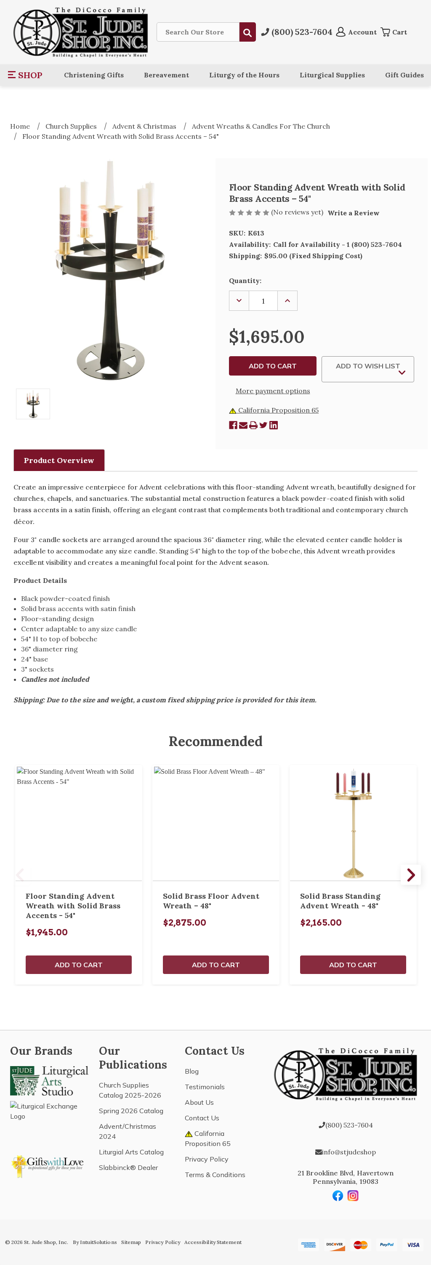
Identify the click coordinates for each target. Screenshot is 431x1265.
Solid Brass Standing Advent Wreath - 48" (340, 900)
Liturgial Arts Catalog (131, 1152)
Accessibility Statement (213, 1242)
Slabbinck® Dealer (128, 1167)
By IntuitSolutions (95, 1242)
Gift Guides (404, 75)
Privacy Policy (207, 1159)
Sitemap (131, 1242)
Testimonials (205, 1086)
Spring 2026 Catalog (131, 1110)
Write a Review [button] (353, 213)
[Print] (253, 425)
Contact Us (202, 1118)
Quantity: (245, 280)
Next (411, 875)
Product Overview (59, 460)
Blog (192, 1071)
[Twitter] (263, 425)
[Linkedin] (273, 425)
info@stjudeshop (349, 1152)
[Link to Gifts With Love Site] (49, 1165)
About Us (199, 1102)
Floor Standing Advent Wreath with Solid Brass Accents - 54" (73, 905)
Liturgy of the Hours (244, 75)
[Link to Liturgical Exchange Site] (49, 1120)
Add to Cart (79, 965)
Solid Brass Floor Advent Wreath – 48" (211, 900)
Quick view (79, 823)
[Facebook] (233, 425)
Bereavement (166, 75)
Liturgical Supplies (332, 75)
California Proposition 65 (278, 410)
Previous (20, 875)
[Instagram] (353, 1195)
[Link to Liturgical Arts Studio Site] (49, 1080)
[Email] (243, 425)
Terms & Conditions (215, 1174)
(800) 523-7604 (349, 1125)
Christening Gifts (94, 75)
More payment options (273, 390)
